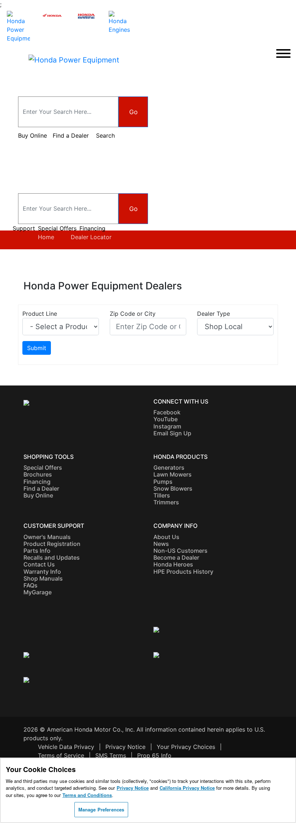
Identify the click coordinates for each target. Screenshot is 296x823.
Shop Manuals (43, 578)
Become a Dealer (176, 557)
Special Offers (57, 228)
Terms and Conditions (87, 795)
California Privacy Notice (187, 787)
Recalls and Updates (51, 557)
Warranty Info (42, 571)
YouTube (165, 419)
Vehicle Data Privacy (66, 746)
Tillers (161, 495)
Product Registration (51, 543)
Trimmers (166, 502)
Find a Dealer (41, 488)
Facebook (166, 412)
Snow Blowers (172, 488)
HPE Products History (183, 571)
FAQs (30, 585)
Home (46, 237)
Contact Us (39, 564)
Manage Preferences (101, 809)
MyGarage (37, 592)
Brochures (37, 474)
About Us (166, 536)
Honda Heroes (173, 564)
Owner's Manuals (47, 536)
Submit (36, 348)
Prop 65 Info (154, 755)
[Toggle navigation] (283, 54)
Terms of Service (61, 755)
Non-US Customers (180, 550)
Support (24, 228)
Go (133, 112)
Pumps (163, 481)
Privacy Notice (125, 746)
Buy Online (38, 495)
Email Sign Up (172, 433)
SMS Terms (110, 755)
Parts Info (37, 550)
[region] (148, 790)
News (161, 543)
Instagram (167, 426)
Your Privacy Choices (186, 746)
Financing (92, 228)
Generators (168, 467)
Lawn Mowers (172, 474)
